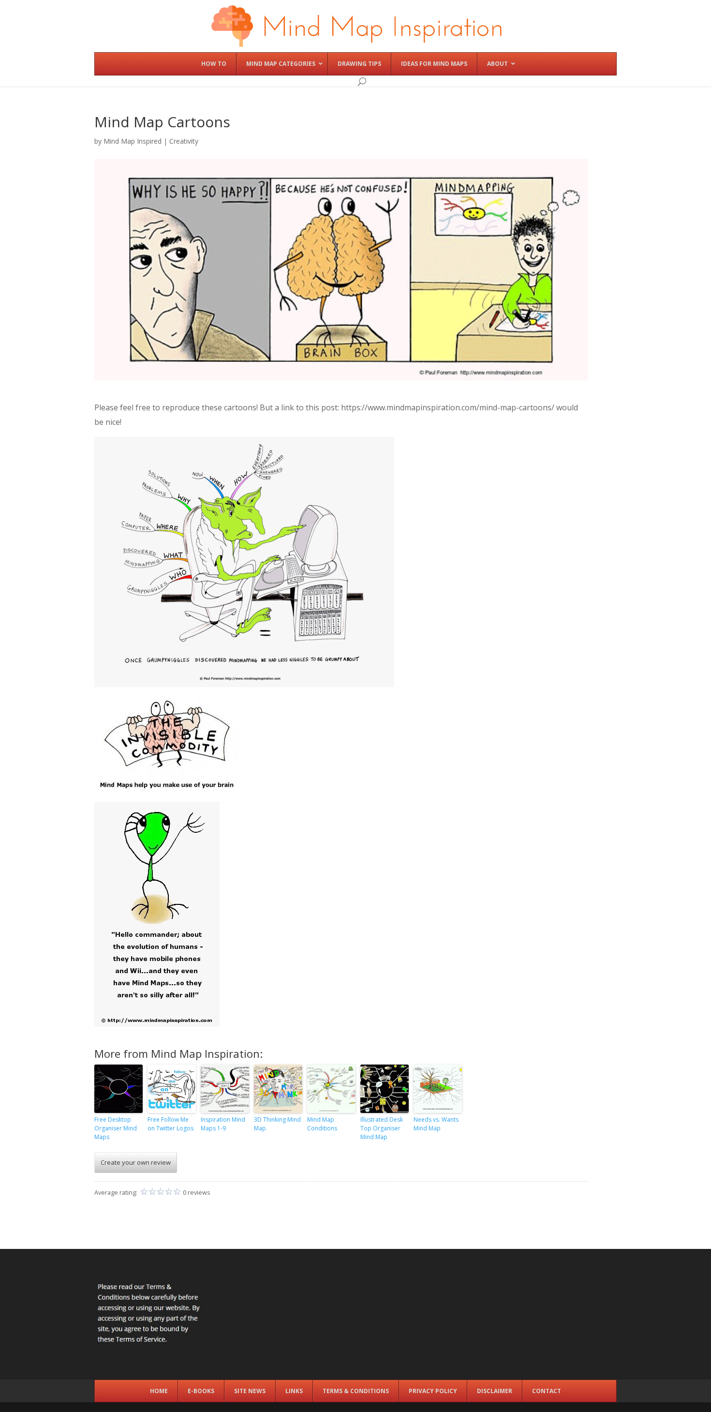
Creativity (183, 141)
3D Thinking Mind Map (277, 1123)
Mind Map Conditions (322, 1123)
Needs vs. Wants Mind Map (436, 1123)
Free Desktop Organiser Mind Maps (115, 1128)
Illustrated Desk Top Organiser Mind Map (381, 1128)
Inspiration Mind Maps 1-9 (223, 1123)
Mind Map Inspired (133, 141)
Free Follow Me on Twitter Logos (170, 1123)
